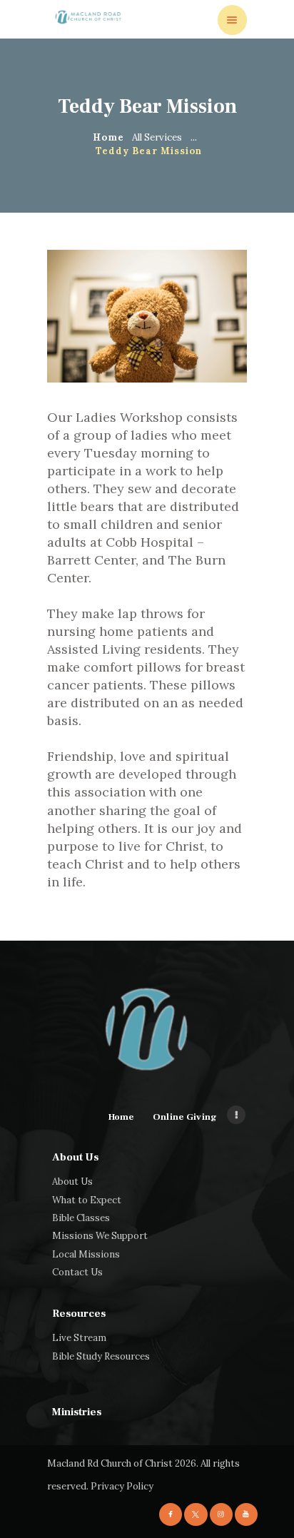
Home (108, 137)
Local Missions (86, 1254)
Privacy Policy (122, 1486)
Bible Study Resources (101, 1356)
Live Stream (79, 1338)
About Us (72, 1181)
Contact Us (77, 1272)
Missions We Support (100, 1236)
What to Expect (86, 1200)
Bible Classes (81, 1218)
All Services (157, 137)
